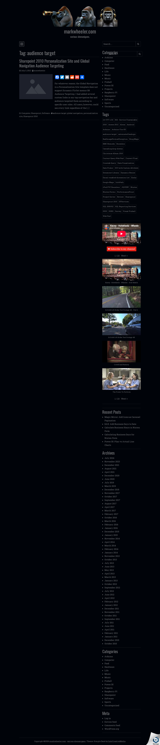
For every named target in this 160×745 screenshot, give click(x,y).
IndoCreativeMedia (116, 741)
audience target (59, 113)
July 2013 (109, 563)
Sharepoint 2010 (30, 116)
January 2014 (111, 552)
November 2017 (112, 493)
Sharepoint (36, 113)
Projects (108, 89)
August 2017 (110, 503)
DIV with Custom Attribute (126, 168)
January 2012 (111, 605)
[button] (124, 255)
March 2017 (110, 510)
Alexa (122, 124)
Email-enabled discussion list (116, 177)
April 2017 (109, 507)
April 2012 (109, 598)
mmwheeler (39, 70)
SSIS (105, 211)
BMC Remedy (109, 144)
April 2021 (109, 472)
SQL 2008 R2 (108, 206)
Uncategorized (111, 106)
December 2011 (111, 608)
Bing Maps (134, 139)
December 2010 (111, 640)
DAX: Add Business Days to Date (120, 424)
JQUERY (125, 187)
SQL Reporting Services (125, 206)
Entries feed (110, 721)
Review (120, 197)
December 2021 (111, 465)
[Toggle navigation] (21, 44)
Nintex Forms (109, 192)
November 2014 (112, 538)
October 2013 (110, 559)
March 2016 (110, 521)
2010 (105, 124)
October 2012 (110, 584)
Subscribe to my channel (122, 249)
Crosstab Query (109, 163)
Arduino (108, 57)
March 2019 (110, 486)
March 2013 (110, 577)
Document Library (111, 173)
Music (107, 75)
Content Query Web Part (113, 158)
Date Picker (108, 168)
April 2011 (109, 629)
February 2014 (111, 549)
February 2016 (111, 524)
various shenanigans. (76, 741)
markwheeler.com (80, 31)
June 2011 (109, 626)
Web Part (107, 216)
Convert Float (132, 158)
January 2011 (110, 636)
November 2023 (112, 461)
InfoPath (120, 182)
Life (106, 71)
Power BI (109, 85)
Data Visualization (126, 163)
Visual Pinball (129, 211)
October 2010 (110, 643)
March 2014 (110, 545)
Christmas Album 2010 (113, 153)
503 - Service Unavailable (126, 120)
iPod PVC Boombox (111, 187)
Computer (26, 113)
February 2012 (111, 601)
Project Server (109, 197)
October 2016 (110, 517)
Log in (107, 718)
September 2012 (112, 587)
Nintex (134, 187)
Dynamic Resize (128, 173)
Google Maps (108, 182)
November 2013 (112, 556)
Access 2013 (113, 124)
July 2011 (109, 622)
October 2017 (110, 496)
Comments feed (112, 725)
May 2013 (109, 570)
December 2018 (111, 489)
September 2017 (112, 500)
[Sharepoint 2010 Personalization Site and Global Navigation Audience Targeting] (36, 86)
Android (130, 124)
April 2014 (109, 542)
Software (46, 113)
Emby (133, 177)
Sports (107, 103)
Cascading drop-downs (113, 149)
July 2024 (109, 458)
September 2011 (112, 619)
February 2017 (111, 514)
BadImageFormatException (115, 139)
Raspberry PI (110, 92)
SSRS (111, 211)
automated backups (127, 134)
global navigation (75, 113)
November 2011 (111, 612)
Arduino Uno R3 (119, 129)
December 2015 (111, 531)
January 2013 (111, 580)
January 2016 (111, 528)
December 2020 (111, 475)
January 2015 (111, 535)
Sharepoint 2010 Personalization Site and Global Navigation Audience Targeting (54, 63)
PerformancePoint (125, 192)
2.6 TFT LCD (108, 120)
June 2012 (109, 594)
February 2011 (111, 633)
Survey (118, 211)
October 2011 (110, 615)
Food (106, 64)
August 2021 (110, 468)
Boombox (120, 144)
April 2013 (109, 573)
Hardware (109, 68)
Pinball (108, 82)
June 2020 (109, 479)
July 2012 (109, 591)
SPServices (124, 201)
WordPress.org (111, 728)
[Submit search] (138, 44)
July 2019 (109, 482)
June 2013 (109, 566)
